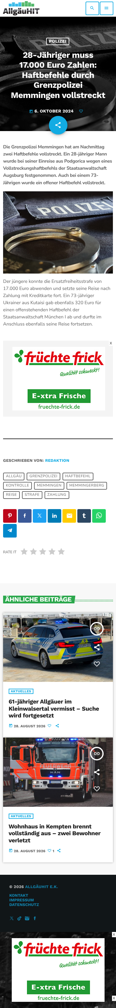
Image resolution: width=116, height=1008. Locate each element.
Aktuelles (21, 691)
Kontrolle (17, 485)
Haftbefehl (78, 476)
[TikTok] (19, 919)
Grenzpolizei (43, 476)
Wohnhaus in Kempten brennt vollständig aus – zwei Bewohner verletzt (55, 833)
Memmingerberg (86, 485)
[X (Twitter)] (11, 919)
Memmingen (49, 485)
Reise (11, 495)
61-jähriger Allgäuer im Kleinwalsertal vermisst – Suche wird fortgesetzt (54, 708)
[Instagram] (27, 919)
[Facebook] (34, 919)
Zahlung (57, 495)
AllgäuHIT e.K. (41, 887)
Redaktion (57, 460)
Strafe (32, 495)
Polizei (58, 41)
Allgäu (14, 476)
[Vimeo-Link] (21, 8)
